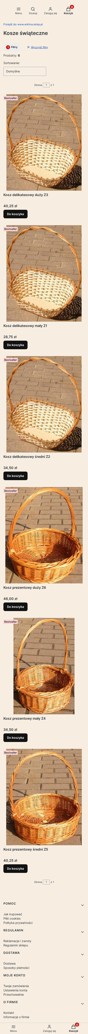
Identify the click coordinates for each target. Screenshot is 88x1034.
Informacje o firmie (16, 1017)
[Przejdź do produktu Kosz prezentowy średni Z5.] (44, 797)
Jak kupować (12, 914)
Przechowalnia (13, 994)
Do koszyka (15, 214)
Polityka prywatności (17, 923)
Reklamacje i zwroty (17, 941)
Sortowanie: (11, 63)
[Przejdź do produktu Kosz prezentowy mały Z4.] (44, 666)
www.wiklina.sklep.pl (23, 24)
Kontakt (8, 1013)
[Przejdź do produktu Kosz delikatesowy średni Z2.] (44, 404)
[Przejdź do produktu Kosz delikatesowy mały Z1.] (44, 273)
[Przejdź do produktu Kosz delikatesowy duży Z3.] (44, 142)
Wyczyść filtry (39, 47)
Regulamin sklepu (15, 945)
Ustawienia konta (15, 990)
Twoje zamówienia (16, 986)
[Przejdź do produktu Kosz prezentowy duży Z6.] (44, 535)
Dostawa (9, 963)
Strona (38, 85)
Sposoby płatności (16, 968)
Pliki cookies (12, 918)
